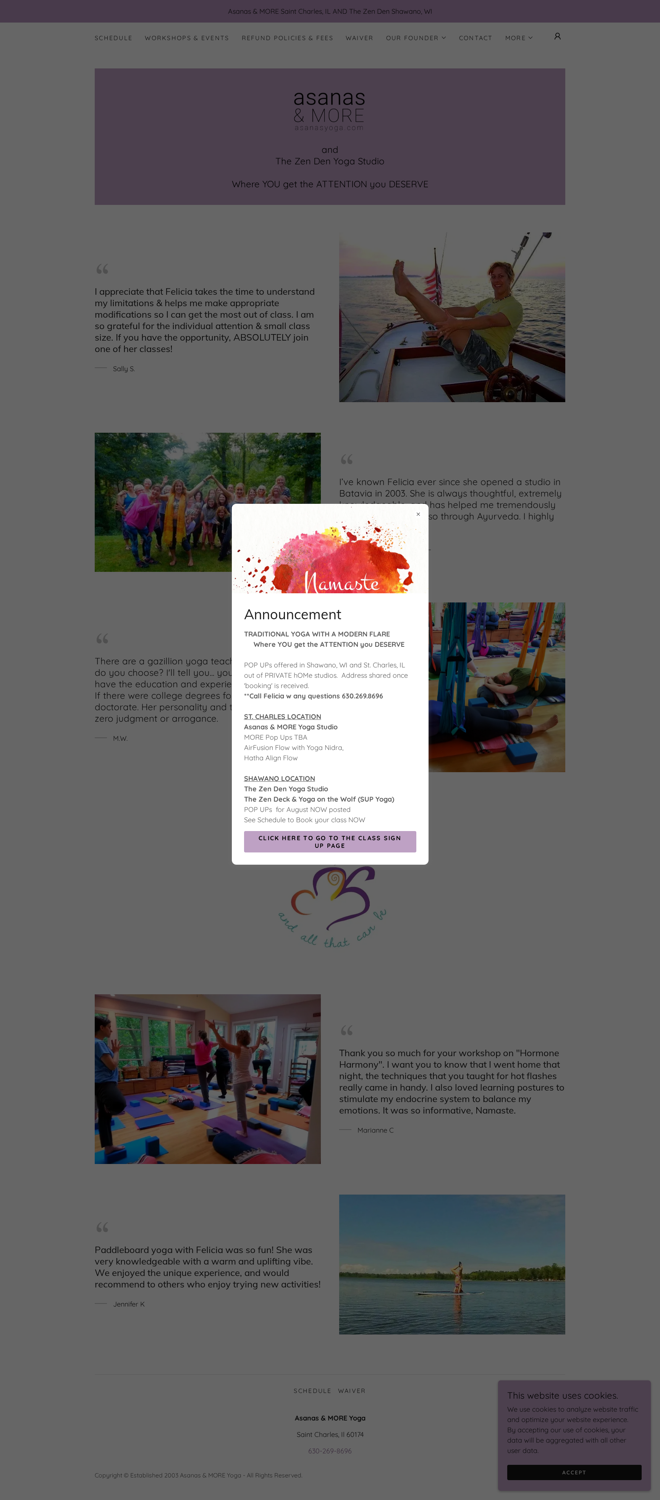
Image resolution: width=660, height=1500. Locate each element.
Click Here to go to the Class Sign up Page (330, 841)
